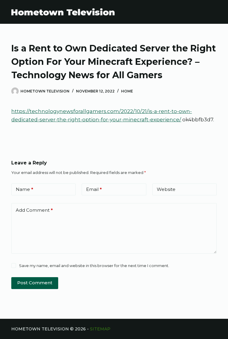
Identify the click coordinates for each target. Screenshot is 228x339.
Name (24, 189)
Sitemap (100, 329)
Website (166, 189)
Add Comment (34, 210)
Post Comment (34, 282)
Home (127, 91)
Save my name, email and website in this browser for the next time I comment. (94, 265)
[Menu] (214, 12)
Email (94, 189)
